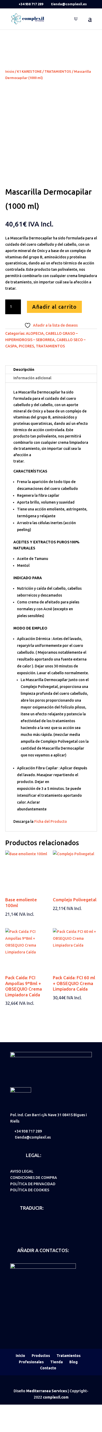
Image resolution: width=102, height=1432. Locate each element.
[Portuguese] (47, 1223)
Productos (41, 1356)
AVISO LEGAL (21, 1171)
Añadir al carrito (54, 307)
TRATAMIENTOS (57, 71)
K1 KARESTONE (29, 71)
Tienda (56, 1362)
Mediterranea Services (46, 1391)
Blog (73, 1362)
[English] (20, 1223)
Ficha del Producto (50, 821)
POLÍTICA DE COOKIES (29, 1190)
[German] (27, 1223)
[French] (34, 1223)
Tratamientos (68, 1356)
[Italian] (40, 1223)
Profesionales (31, 1362)
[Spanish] (13, 1223)
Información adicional (32, 378)
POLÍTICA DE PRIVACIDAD (32, 1184)
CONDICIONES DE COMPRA (33, 1177)
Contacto (48, 1368)
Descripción (23, 369)
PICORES (26, 346)
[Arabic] (13, 1231)
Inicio (9, 71)
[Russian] (20, 1231)
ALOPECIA (35, 333)
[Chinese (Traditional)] (27, 1231)
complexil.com (56, 1397)
